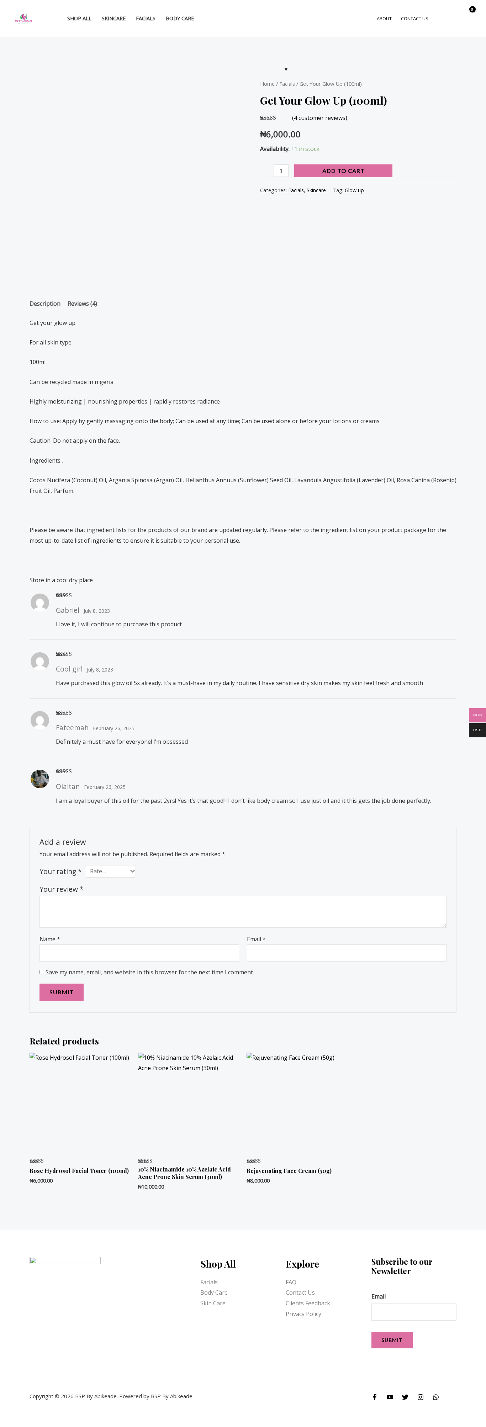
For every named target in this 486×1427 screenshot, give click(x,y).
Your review (61, 889)
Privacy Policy (303, 1314)
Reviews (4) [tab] (82, 303)
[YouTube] (390, 1397)
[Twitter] (405, 1397)
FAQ (291, 1282)
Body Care (214, 1292)
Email (256, 939)
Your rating (60, 871)
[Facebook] (374, 1397)
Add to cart (343, 170)
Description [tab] (45, 303)
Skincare (316, 190)
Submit (392, 1340)
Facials (287, 83)
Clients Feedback (308, 1303)
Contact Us (300, 1292)
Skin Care (213, 1303)
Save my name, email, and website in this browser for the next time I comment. (150, 972)
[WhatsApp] (436, 1397)
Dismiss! (451, 12)
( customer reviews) (319, 118)
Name (49, 939)
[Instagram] (420, 1397)
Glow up (354, 190)
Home (267, 83)
